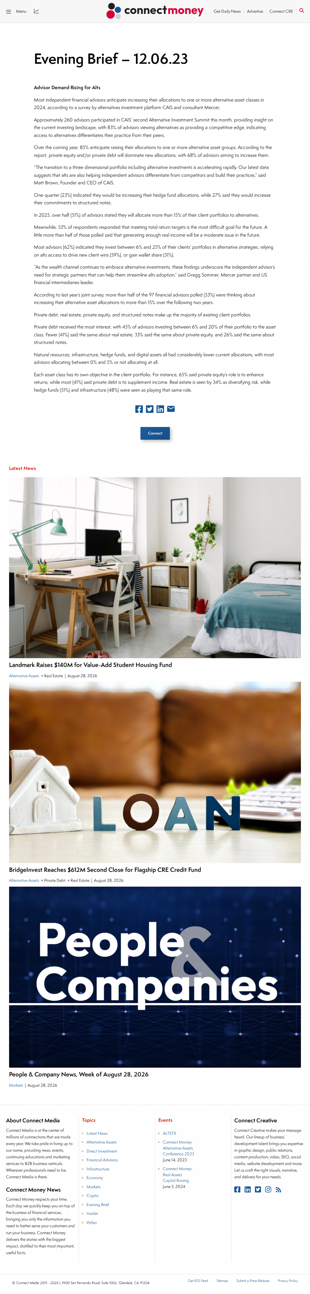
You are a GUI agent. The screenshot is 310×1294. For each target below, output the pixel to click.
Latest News (97, 1133)
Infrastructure (98, 1169)
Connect (155, 433)
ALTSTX (169, 1133)
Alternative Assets (24, 675)
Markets (16, 1085)
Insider (92, 1213)
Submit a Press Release (252, 1281)
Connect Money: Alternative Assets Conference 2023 (178, 1148)
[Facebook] (238, 1191)
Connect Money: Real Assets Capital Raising (177, 1174)
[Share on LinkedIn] (160, 410)
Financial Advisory (102, 1160)
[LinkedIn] (248, 1191)
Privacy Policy (288, 1281)
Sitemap (222, 1281)
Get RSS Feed (198, 1281)
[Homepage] (155, 10)
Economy (95, 1177)
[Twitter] (258, 1191)
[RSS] (278, 1191)
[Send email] (171, 410)
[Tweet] (149, 410)
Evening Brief (98, 1204)
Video (92, 1222)
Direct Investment (102, 1151)
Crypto (93, 1195)
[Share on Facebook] (139, 410)
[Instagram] (268, 1191)
